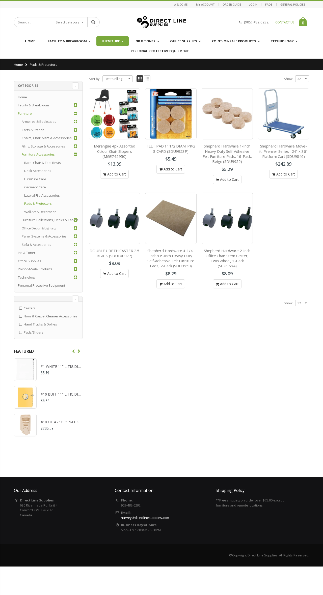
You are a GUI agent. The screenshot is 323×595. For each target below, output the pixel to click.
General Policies (292, 4)
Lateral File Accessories (42, 195)
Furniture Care (35, 179)
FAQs (269, 4)
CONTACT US (284, 22)
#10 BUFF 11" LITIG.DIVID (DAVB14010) (74, 394)
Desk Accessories (37, 170)
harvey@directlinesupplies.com (145, 517)
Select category (67, 22)
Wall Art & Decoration (40, 212)
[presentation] (73, 351)
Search (93, 22)
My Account (205, 4)
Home (18, 64)
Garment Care (35, 187)
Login (253, 4)
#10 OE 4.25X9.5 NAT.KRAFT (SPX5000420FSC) (79, 422)
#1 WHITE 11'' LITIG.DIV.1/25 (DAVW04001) (76, 366)
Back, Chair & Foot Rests (42, 162)
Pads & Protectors (38, 203)
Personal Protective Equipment (41, 285)
